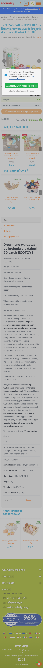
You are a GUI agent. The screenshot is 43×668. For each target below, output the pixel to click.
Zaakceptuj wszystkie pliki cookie (21, 85)
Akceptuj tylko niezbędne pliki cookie (21, 91)
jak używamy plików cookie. (21, 77)
